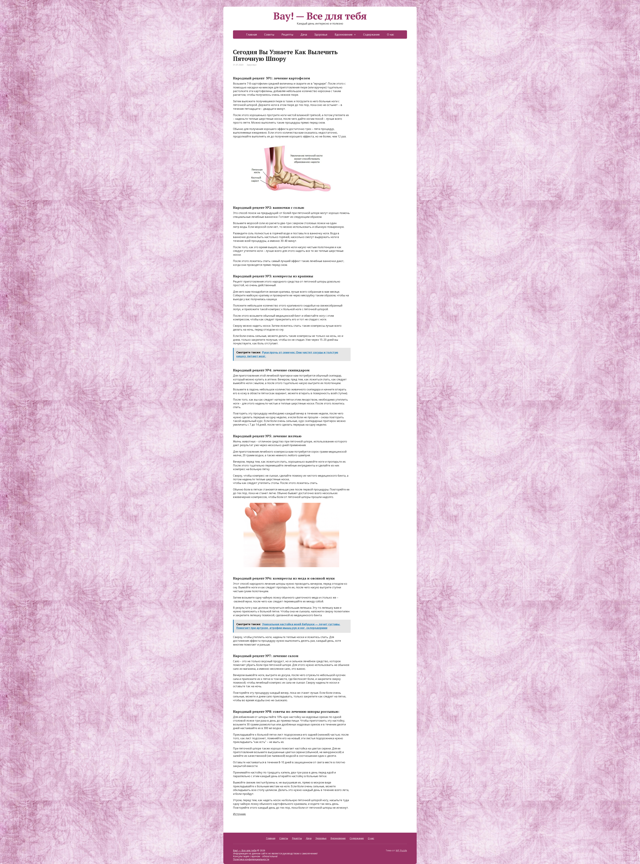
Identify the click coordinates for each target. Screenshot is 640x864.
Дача (303, 76)
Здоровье (320, 76)
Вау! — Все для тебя (319, 57)
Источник (239, 855)
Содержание (371, 76)
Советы (269, 76)
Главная (251, 76)
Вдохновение (343, 76)
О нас (390, 76)
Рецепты (287, 76)
